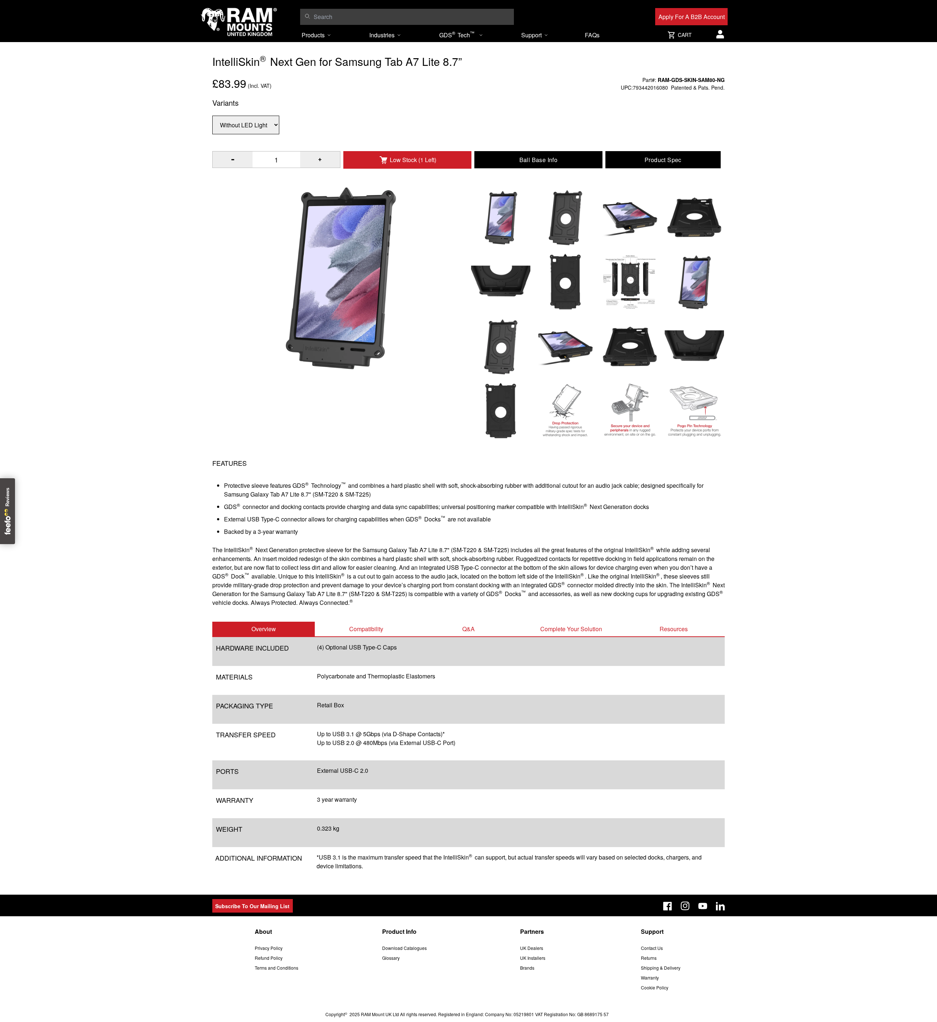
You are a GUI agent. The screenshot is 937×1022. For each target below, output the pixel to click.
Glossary (391, 958)
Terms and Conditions (276, 968)
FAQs (592, 35)
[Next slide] (833, 511)
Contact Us (652, 948)
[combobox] (412, 16)
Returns (649, 958)
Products (313, 35)
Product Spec (663, 160)
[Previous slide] (104, 511)
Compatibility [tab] (366, 629)
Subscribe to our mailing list (252, 906)
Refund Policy (269, 958)
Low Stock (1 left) (413, 160)
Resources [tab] (674, 629)
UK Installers (532, 958)
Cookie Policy (654, 987)
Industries (382, 35)
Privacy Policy (269, 948)
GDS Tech (456, 34)
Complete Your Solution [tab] (571, 629)
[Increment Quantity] (233, 159)
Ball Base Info (538, 160)
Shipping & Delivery (660, 968)
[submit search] (307, 16)
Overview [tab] (263, 629)
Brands (527, 968)
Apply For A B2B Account (691, 16)
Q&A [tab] (468, 629)
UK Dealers (531, 948)
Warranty (650, 977)
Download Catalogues (404, 948)
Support (531, 35)
